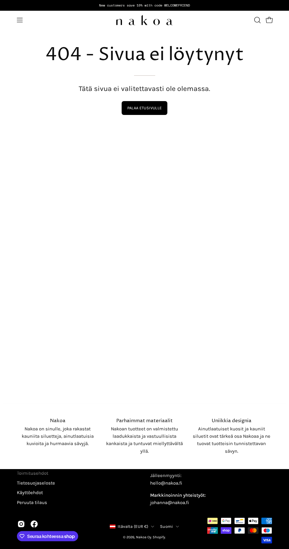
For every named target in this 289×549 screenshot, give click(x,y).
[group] (144, 5)
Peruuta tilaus (32, 502)
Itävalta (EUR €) (133, 526)
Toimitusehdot (32, 473)
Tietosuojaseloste (36, 482)
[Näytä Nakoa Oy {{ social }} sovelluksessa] (21, 524)
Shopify (159, 537)
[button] (257, 20)
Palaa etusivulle (144, 108)
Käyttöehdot (30, 492)
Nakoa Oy (143, 537)
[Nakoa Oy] (144, 20)
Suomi (166, 526)
